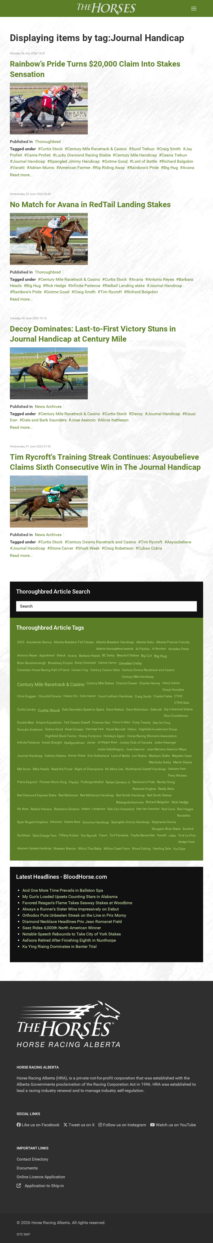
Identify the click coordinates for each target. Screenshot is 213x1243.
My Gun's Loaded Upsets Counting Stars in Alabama (70, 896)
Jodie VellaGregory (110, 749)
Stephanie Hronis (164, 822)
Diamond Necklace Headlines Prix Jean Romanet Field (72, 921)
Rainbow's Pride (144, 167)
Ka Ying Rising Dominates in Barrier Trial (59, 946)
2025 (20, 642)
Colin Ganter (88, 696)
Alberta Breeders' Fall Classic (74, 642)
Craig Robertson (119, 548)
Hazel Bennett (115, 729)
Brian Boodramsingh (31, 663)
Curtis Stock (52, 148)
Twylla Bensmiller (142, 835)
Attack (61, 655)
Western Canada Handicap (34, 848)
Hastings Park (94, 729)
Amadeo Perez (178, 649)
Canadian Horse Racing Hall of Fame (43, 670)
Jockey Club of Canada (135, 742)
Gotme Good (116, 161)
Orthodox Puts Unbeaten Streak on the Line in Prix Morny (74, 915)
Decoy (137, 413)
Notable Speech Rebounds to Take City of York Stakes (71, 934)
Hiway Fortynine (89, 736)
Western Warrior (65, 848)
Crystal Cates (163, 696)
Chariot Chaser (126, 683)
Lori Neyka (139, 756)
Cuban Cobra (150, 548)
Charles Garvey (149, 683)
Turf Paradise (119, 835)
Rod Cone (168, 809)
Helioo (132, 729)
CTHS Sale (181, 703)
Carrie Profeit (39, 155)
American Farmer (74, 167)
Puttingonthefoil (92, 782)
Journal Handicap (28, 161)
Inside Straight (52, 742)
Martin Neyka (182, 762)
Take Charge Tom (44, 835)
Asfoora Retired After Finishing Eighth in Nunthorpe (69, 940)
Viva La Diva (187, 835)
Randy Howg (166, 782)
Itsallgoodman (74, 743)
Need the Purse (61, 769)
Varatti (18, 167)
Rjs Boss (23, 809)
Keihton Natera (55, 756)
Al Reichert (159, 648)
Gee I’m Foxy (161, 723)
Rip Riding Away (110, 167)
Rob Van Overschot (121, 809)
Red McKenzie (68, 795)
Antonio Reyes (161, 279)
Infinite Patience (85, 285)
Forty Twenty (141, 722)
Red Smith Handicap (130, 795)
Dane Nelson (115, 709)
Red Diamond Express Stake (36, 795)
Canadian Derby (130, 663)
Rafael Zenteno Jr (118, 782)
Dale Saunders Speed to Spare (83, 709)
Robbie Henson (41, 809)
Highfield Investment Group (158, 729)
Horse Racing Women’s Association (152, 736)
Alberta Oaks (145, 642)
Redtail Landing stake (125, 285)
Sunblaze (23, 835)
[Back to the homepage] (106, 8)
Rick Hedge (55, 285)
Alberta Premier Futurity (173, 642)
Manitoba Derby (160, 762)
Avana (188, 167)
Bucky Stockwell (85, 663)
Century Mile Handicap (136, 155)
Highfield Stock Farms (60, 736)
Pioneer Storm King (53, 782)
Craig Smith (170, 148)
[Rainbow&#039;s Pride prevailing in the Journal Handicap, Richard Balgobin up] (49, 108)
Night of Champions (89, 769)
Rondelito (183, 815)
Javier (91, 742)
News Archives (48, 406)
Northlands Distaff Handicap (145, 769)
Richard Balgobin (177, 161)
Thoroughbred (48, 141)
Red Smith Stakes (159, 795)
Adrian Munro (41, 167)
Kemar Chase (76, 755)
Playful (74, 782)
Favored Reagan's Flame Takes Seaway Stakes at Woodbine (77, 902)
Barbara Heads (89, 656)
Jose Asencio (83, 420)
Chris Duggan (26, 696)
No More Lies (114, 769)
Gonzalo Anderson (30, 729)
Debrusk (156, 709)
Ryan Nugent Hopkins (32, 822)
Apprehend (47, 655)
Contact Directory (32, 1159)
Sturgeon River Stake (166, 829)
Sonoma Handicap (96, 822)
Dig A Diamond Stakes (178, 709)
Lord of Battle (144, 161)
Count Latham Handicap (115, 696)
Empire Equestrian (49, 722)
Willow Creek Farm (117, 848)
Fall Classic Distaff (77, 722)
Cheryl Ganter (171, 683)
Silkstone (56, 822)
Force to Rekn (121, 722)
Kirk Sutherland (98, 756)
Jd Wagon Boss (107, 742)
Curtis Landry (26, 709)
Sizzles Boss (72, 822)
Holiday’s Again (114, 736)
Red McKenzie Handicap (97, 795)
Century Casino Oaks (105, 670)
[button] (193, 8)
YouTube (179, 849)
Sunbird (188, 829)
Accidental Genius (39, 642)
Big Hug (170, 167)
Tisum (103, 835)
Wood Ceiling (141, 848)
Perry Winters (177, 775)
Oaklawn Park (177, 769)
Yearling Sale (162, 848)
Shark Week (88, 548)
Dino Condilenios (176, 716)
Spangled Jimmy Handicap (75, 161)
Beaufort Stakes (128, 655)
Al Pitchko (143, 649)
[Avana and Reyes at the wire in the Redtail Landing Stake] (49, 238)
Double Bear (25, 722)
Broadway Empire (60, 663)
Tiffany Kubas (68, 835)
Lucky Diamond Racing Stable (83, 155)
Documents (27, 1168)
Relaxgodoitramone (130, 802)
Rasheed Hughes (144, 789)
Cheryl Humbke (173, 690)
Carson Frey (79, 670)
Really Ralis (166, 789)
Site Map (23, 1234)
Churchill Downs (49, 696)
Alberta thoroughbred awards (115, 648)
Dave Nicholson (137, 709)
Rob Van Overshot (147, 809)
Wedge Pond (186, 842)
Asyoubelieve (179, 541)
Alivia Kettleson (114, 420)
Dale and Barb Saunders (44, 420)
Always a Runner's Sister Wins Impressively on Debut (70, 909)
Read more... (21, 174)
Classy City (70, 696)
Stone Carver (61, 548)
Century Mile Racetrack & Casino (97, 148)
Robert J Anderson (93, 809)
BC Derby (108, 655)
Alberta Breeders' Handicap (115, 642)
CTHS (178, 696)
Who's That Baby (90, 848)
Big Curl (146, 656)
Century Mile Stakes (100, 683)
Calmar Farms (107, 663)
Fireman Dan (101, 722)
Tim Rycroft (111, 291)
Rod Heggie (185, 809)
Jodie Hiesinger (165, 742)
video (172, 835)
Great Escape (74, 729)
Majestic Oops (182, 756)
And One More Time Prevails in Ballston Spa (62, 890)
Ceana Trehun (174, 155)
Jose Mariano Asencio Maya (167, 749)
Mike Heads (41, 769)
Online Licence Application (41, 1176)
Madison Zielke (159, 756)
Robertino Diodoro (66, 809)
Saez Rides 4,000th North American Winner (61, 927)
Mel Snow (24, 769)
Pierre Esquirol (27, 782)
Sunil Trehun (143, 148)
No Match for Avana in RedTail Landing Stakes (90, 204)
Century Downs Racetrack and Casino (101, 541)
